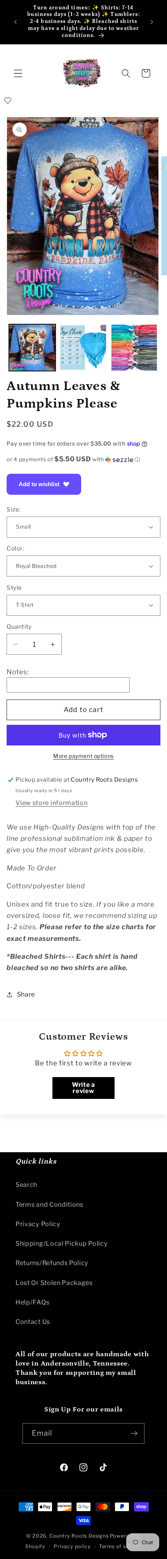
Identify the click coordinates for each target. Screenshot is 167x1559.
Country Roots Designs (79, 1536)
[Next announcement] (151, 21)
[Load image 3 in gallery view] (134, 347)
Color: (15, 548)
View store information (51, 803)
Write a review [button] (83, 1088)
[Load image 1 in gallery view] (32, 347)
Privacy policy (72, 1546)
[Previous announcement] (15, 21)
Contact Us (33, 1321)
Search (26, 1184)
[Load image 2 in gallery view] (83, 347)
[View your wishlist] (8, 100)
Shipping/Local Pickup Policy (62, 1243)
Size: (13, 509)
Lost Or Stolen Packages (54, 1283)
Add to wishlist (39, 484)
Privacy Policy (38, 1224)
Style (14, 587)
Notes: (18, 672)
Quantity (19, 626)
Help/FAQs (32, 1302)
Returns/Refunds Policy (52, 1263)
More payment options (83, 756)
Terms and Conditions (50, 1204)
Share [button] (26, 994)
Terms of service (120, 1546)
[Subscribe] (134, 1433)
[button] (18, 73)
